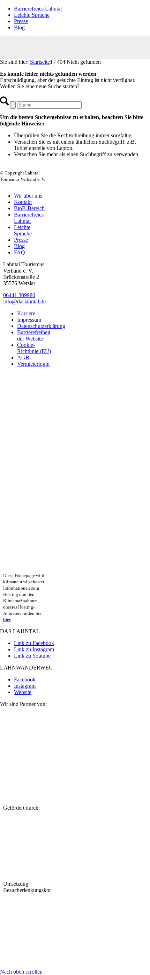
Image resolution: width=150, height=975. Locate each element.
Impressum (29, 320)
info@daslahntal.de (24, 301)
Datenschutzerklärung (41, 326)
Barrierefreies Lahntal (38, 9)
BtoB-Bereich (29, 208)
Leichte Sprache (32, 15)
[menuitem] (82, 9)
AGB (23, 358)
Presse (21, 21)
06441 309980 (19, 295)
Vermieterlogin (33, 364)
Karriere (26, 313)
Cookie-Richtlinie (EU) (34, 348)
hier (7, 619)
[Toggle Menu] (75, 47)
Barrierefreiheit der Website (33, 335)
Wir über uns (28, 196)
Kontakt (23, 202)
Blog (19, 27)
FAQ (19, 252)
